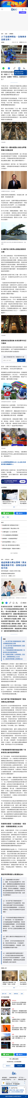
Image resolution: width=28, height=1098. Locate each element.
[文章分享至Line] (3, 68)
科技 (13, 1017)
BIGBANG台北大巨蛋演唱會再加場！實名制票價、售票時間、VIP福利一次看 (19, 1003)
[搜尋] (26, 9)
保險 (10, 993)
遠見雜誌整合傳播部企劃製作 (8, 573)
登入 (16, 73)
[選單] (2, 9)
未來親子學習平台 (6, 1079)
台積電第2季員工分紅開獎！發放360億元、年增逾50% (19, 1020)
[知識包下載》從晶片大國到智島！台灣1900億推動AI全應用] (5, 1090)
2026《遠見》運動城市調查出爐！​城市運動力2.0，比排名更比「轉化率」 (19, 1037)
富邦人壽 (4, 993)
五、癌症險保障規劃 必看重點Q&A (13, 659)
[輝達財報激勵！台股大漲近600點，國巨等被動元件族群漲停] (5, 1045)
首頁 (2, 33)
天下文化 (21, 1077)
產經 (6, 33)
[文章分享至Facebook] (8, 68)
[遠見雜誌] (14, 9)
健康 (12, 559)
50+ (14, 1079)
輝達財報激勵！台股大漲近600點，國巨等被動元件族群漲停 (19, 1045)
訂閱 (21, 360)
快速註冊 (19, 1066)
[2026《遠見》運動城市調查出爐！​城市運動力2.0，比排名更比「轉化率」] (5, 1036)
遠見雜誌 (4, 1077)
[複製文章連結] (14, 68)
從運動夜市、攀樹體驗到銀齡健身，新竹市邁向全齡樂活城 (19, 1011)
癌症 (22, 993)
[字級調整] (24, 68)
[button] (15, 987)
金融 (13, 1043)
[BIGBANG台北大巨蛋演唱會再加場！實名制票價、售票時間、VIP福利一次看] (5, 1003)
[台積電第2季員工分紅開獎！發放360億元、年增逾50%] (5, 1019)
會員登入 (8, 1066)
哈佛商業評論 (13, 1077)
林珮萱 (2, 42)
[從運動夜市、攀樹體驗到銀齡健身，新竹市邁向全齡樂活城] (5, 1011)
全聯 (3, 517)
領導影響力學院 (22, 1079)
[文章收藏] (19, 68)
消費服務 (11, 33)
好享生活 (7, 559)
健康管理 (16, 993)
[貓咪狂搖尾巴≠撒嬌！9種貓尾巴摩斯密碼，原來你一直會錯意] (5, 1028)
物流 (8, 517)
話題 (13, 1009)
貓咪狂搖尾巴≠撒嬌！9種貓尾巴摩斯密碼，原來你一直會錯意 (19, 1028)
